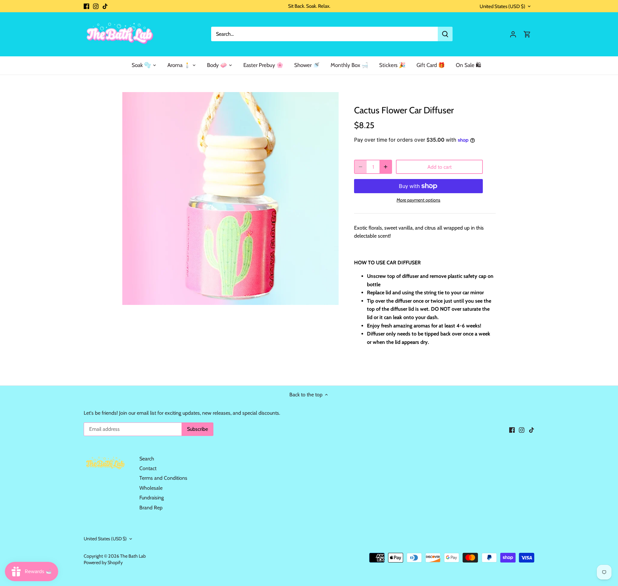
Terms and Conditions (163, 478)
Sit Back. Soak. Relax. (309, 6)
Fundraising (151, 498)
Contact (147, 468)
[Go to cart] (527, 34)
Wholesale (151, 488)
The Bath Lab (133, 556)
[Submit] (445, 34)
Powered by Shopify (103, 562)
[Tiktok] (105, 6)
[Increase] (385, 167)
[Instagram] (95, 6)
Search (146, 459)
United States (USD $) (502, 6)
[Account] (513, 34)
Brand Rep (151, 508)
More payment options (418, 200)
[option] (230, 198)
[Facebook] (86, 6)
